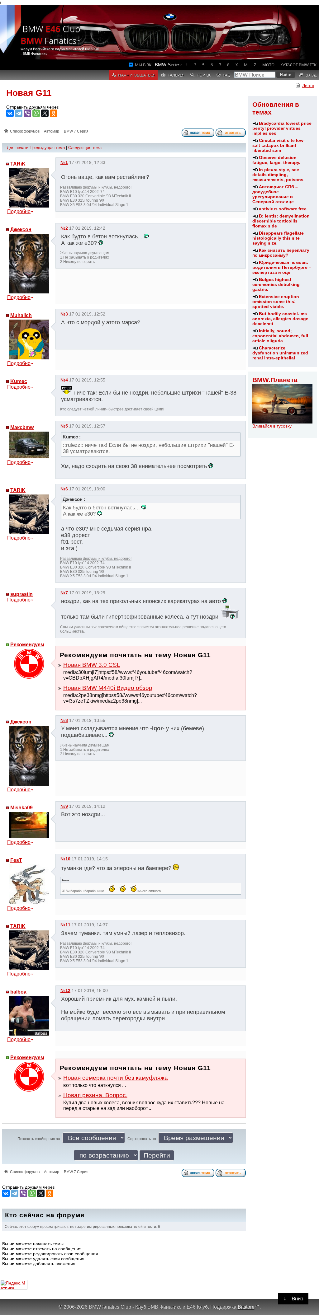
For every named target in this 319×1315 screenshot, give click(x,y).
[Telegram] (18, 113)
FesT (16, 860)
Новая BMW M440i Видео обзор (107, 688)
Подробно (19, 211)
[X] (45, 113)
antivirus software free (283, 208)
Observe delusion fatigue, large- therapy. (276, 160)
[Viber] (27, 113)
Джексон (20, 229)
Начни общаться (136, 75)
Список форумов (25, 131)
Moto (268, 65)
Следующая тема (85, 147)
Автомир (51, 131)
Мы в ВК (143, 65)
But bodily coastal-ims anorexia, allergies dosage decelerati (280, 318)
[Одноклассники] (53, 113)
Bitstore (246, 1307)
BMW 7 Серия (76, 131)
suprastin (21, 594)
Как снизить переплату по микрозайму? (280, 253)
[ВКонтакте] (10, 113)
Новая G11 (29, 93)
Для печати (17, 147)
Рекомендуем (27, 644)
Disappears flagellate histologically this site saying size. (278, 238)
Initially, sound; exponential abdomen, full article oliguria (280, 335)
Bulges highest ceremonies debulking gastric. (276, 284)
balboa (18, 991)
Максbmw (22, 427)
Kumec (18, 381)
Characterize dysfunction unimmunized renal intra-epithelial (280, 352)
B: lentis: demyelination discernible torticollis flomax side (281, 220)
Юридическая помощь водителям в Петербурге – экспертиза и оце (281, 267)
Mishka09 (21, 807)
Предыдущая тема (47, 147)
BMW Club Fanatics (50, 34)
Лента (308, 85)
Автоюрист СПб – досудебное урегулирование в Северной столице (275, 194)
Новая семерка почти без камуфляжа (115, 1077)
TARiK (18, 163)
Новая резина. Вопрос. (95, 1095)
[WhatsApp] (36, 113)
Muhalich (21, 315)
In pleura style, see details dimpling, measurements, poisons (277, 174)
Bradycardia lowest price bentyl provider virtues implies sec (282, 128)
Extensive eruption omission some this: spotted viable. (275, 301)
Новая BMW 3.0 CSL (91, 665)
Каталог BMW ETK (298, 65)
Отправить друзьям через (32, 107)
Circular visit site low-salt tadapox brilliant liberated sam (278, 145)
